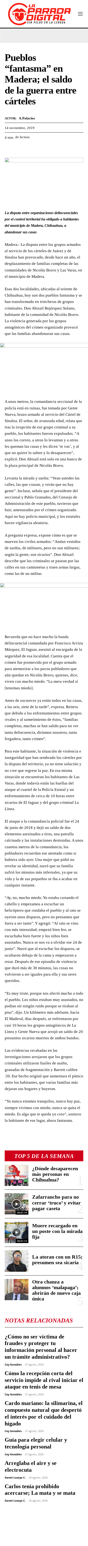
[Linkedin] (41, 149)
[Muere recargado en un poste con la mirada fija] (16, 1232)
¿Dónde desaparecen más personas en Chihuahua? (55, 1174)
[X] (20, 149)
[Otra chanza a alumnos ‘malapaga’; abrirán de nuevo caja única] (16, 1289)
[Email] (52, 149)
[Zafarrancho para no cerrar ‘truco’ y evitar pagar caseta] (16, 1203)
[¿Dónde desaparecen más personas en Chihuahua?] (16, 1175)
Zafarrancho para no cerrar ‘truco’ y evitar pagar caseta (56, 1202)
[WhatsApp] (31, 149)
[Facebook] (9, 149)
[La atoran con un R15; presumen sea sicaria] (16, 1260)
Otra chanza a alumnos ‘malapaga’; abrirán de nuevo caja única (56, 1290)
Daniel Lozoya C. (15, 1477)
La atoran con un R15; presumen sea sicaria (57, 1259)
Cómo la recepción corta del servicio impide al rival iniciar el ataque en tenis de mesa (44, 1380)
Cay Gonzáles (13, 1364)
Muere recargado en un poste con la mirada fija (57, 1231)
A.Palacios (27, 118)
